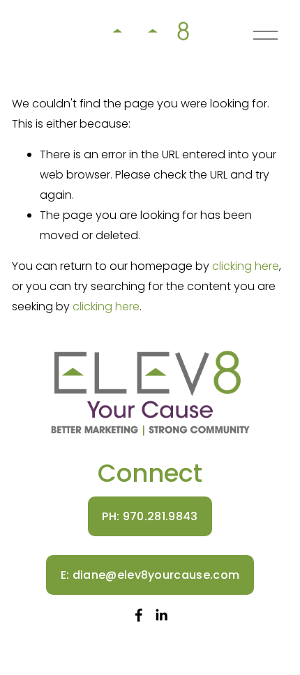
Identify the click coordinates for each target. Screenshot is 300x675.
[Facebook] (139, 615)
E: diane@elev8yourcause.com (150, 575)
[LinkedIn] (161, 615)
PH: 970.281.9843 (149, 516)
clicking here (245, 266)
